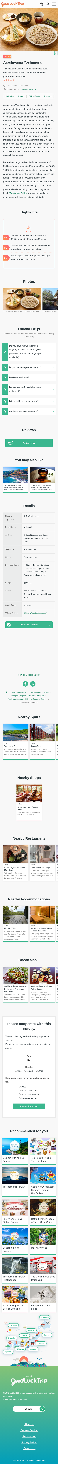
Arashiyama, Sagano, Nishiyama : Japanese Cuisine (27, 699)
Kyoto (46, 692)
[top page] (7, 693)
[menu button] (54, 4)
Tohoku (47, 1335)
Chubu (33, 1349)
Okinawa (13, 1325)
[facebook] (25, 684)
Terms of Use (29, 1436)
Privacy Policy (29, 1442)
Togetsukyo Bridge (18, 193)
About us (29, 1424)
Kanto (41, 1344)
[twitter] (32, 684)
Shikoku (20, 1349)
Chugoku (11, 1338)
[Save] (55, 53)
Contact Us (29, 1448)
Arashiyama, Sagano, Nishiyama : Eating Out (27, 696)
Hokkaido (45, 1317)
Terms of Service (29, 1430)
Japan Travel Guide (18, 692)
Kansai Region (35, 692)
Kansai (24, 1336)
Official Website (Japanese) (35, 613)
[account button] (47, 4)
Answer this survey (29, 1106)
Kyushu (8, 1352)
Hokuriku (31, 1331)
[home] (12, 4)
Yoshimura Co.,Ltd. (29, 89)
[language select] (42, 4)
